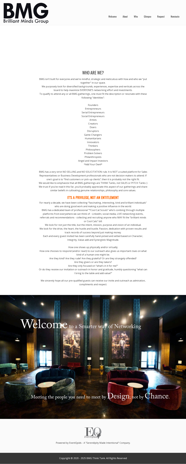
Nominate (175, 16)
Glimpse (147, 16)
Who (136, 16)
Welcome (112, 16)
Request (161, 16)
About (125, 16)
